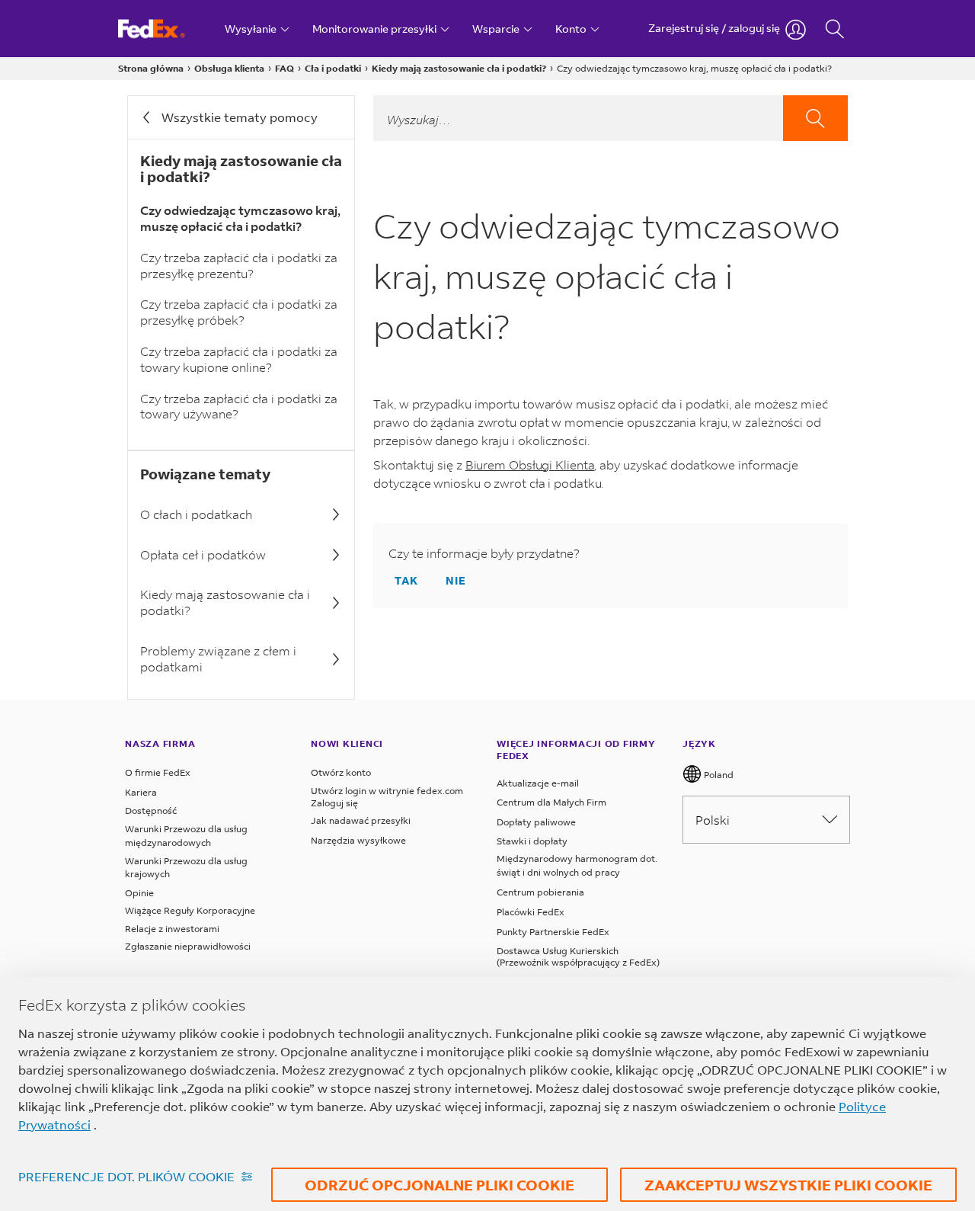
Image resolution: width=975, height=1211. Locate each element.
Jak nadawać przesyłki (361, 820)
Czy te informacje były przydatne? (484, 553)
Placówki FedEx (530, 912)
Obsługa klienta (229, 68)
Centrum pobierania (540, 892)
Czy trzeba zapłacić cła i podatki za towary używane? (238, 406)
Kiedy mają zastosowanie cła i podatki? (459, 68)
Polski (712, 820)
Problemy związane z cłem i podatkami (218, 658)
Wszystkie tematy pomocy (239, 117)
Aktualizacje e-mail (538, 783)
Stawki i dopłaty (532, 841)
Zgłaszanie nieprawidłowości (188, 946)
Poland (718, 774)
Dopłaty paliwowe (536, 822)
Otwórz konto (341, 772)
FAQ (284, 68)
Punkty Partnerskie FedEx (553, 931)
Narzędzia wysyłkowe (358, 840)
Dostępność (151, 810)
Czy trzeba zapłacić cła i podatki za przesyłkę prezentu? (238, 265)
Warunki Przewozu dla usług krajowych (186, 867)
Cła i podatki (333, 68)
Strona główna (151, 68)
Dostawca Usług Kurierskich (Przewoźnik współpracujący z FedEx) (578, 957)
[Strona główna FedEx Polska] (165, 28)
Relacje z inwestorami (172, 928)
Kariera (141, 792)
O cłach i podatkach (196, 514)
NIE (456, 580)
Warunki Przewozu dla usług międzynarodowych (186, 835)
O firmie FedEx (157, 772)
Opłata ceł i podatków (203, 554)
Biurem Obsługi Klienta (530, 465)
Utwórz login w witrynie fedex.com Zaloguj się (387, 797)
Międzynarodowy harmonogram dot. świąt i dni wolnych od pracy (577, 865)
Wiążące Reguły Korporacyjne (190, 910)
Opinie (139, 893)
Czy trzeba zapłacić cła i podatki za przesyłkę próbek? (238, 312)
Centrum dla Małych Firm (551, 802)
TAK (406, 580)
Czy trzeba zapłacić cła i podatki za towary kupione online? (238, 359)
